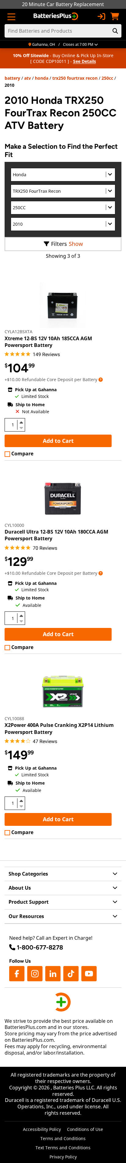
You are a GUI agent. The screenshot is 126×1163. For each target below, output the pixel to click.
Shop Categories (28, 873)
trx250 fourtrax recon (75, 78)
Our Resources (26, 916)
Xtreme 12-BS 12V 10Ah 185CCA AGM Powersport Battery (48, 341)
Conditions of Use (85, 1129)
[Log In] (101, 16)
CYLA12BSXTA (18, 331)
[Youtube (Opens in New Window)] (89, 973)
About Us (20, 887)
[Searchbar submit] (115, 31)
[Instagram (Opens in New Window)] (35, 973)
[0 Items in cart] (114, 16)
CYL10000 (14, 525)
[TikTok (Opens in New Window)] (71, 973)
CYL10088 (14, 718)
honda (41, 78)
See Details (84, 61)
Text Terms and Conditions (63, 1147)
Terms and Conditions (63, 1138)
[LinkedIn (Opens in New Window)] (53, 973)
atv (27, 78)
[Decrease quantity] (21, 427)
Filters (59, 243)
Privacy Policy (63, 1157)
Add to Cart (58, 440)
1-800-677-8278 (40, 947)
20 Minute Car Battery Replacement (63, 4)
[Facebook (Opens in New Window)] (16, 973)
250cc (107, 78)
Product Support (29, 902)
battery (12, 78)
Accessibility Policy (42, 1129)
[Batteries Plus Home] (56, 16)
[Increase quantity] (21, 422)
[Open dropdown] (100, 379)
